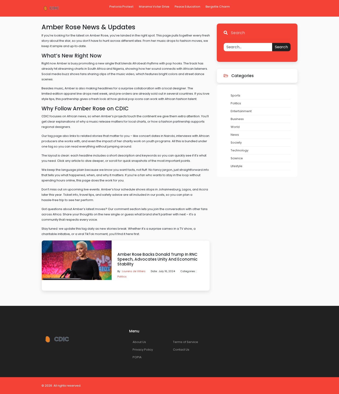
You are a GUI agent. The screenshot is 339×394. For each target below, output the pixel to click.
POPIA (137, 357)
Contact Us (181, 349)
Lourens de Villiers (134, 271)
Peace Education (187, 6)
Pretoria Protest (121, 6)
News (235, 134)
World (235, 127)
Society (236, 142)
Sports (235, 95)
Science (237, 158)
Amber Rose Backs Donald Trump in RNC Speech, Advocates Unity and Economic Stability (157, 259)
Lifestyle (236, 166)
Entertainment (241, 111)
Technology (239, 150)
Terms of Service (185, 342)
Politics (122, 276)
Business (237, 119)
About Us (139, 342)
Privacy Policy (143, 349)
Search (281, 47)
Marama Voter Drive (154, 6)
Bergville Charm (217, 6)
